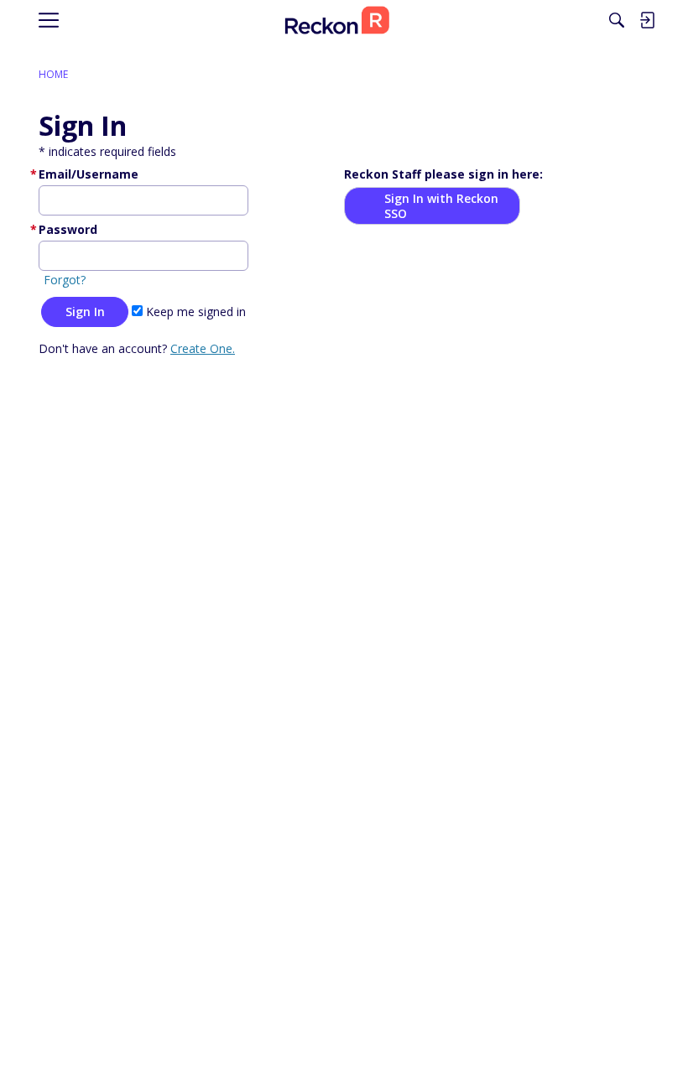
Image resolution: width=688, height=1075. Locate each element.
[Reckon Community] (337, 20)
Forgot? (65, 280)
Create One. (202, 348)
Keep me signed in (194, 311)
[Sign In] (647, 20)
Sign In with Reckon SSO (441, 205)
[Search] (617, 20)
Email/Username (88, 174)
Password (68, 229)
